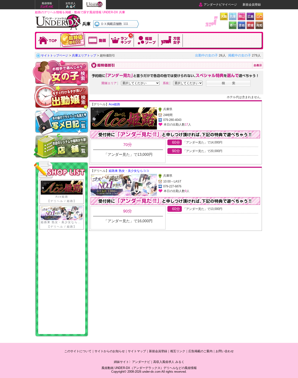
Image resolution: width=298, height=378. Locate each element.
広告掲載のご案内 (200, 351)
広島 (250, 16)
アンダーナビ (141, 362)
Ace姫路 (114, 104)
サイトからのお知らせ (110, 351)
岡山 (241, 16)
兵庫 (233, 16)
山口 (259, 16)
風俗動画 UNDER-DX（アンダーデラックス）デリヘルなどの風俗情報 (149, 368)
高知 (259, 25)
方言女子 (170, 40)
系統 (166, 83)
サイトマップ (137, 351)
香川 (233, 25)
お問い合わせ (225, 351)
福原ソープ (146, 40)
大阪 (224, 16)
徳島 (241, 25)
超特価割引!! (73, 40)
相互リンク (177, 351)
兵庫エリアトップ (84, 55)
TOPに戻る (48, 40)
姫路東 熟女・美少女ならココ (129, 170)
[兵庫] (58, 16)
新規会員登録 (252, 4)
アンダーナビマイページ (220, 4)
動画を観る (97, 40)
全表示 (258, 65)
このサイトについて (77, 351)
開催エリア (109, 83)
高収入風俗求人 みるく (168, 362)
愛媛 (250, 25)
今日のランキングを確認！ (121, 40)
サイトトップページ (54, 55)
